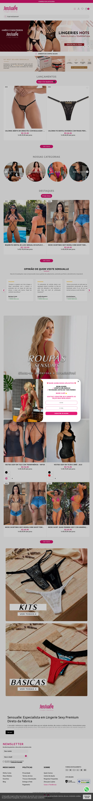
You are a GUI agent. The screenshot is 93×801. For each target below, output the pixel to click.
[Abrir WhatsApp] (86, 789)
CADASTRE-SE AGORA (61, 413)
